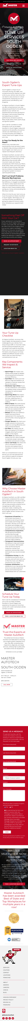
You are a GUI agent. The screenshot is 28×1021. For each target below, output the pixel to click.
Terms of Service (16, 837)
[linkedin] (13, 1018)
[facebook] (3, 1018)
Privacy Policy (6, 837)
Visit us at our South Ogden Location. (12, 253)
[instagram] (6, 1018)
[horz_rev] (10, 3)
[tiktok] (10, 1018)
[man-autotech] (11, 949)
